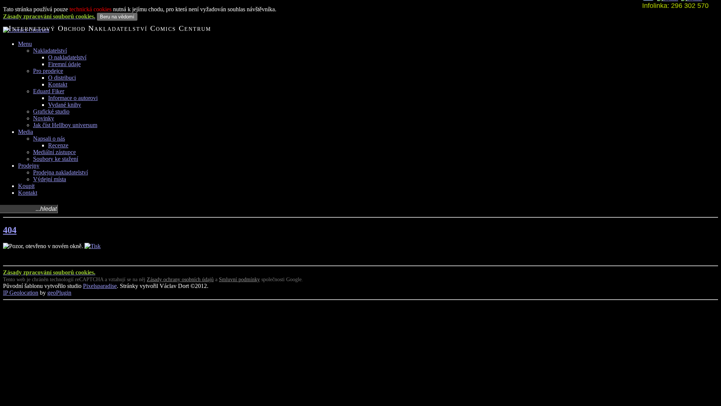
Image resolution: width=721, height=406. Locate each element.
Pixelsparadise (100, 286)
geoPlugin (59, 292)
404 (10, 230)
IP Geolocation (20, 292)
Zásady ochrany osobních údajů (180, 279)
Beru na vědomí (117, 17)
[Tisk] (92, 246)
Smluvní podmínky (239, 279)
